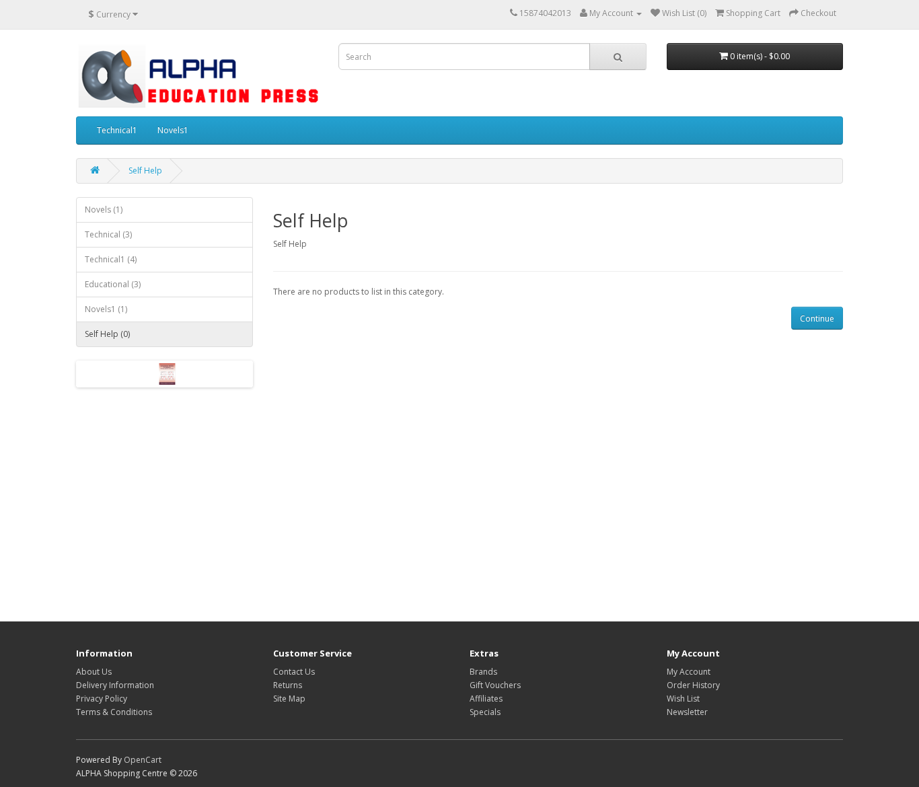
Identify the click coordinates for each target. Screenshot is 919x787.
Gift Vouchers (495, 685)
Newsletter (687, 712)
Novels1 (172, 130)
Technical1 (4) (111, 259)
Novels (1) (103, 209)
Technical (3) (108, 234)
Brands (483, 671)
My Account (688, 671)
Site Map (289, 698)
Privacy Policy (101, 698)
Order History (693, 685)
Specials (485, 712)
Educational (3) (113, 284)
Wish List (683, 698)
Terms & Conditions (114, 712)
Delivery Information (115, 685)
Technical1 (117, 130)
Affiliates (486, 698)
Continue (817, 318)
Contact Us (294, 671)
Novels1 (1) (106, 309)
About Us (94, 671)
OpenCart (142, 759)
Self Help (145, 170)
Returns (287, 685)
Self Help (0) (107, 334)
